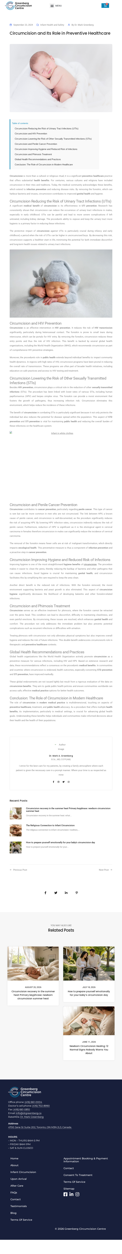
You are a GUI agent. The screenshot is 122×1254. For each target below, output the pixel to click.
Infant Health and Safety (52, 25)
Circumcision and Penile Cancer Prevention (36, 144)
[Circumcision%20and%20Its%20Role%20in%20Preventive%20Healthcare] (45, 893)
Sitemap (69, 1188)
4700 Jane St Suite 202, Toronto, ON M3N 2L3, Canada (40, 1127)
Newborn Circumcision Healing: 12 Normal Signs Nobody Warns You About (89, 1050)
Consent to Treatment (78, 1175)
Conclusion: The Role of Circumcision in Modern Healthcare (44, 164)
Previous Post (20, 870)
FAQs (13, 1192)
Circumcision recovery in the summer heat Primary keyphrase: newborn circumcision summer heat (33, 995)
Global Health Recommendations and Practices (38, 159)
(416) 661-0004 (33, 1102)
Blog (13, 1212)
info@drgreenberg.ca (28, 1113)
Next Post (104, 870)
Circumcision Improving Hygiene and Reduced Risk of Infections (46, 149)
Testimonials (18, 1206)
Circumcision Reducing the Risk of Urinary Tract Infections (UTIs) (46, 128)
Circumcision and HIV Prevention (31, 133)
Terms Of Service (21, 1219)
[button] (52, 5)
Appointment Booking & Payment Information (86, 1160)
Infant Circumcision (23, 1172)
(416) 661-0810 (21, 1109)
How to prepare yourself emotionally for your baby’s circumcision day (89, 993)
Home (14, 1158)
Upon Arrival (18, 1178)
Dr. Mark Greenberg (84, 25)
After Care (16, 1185)
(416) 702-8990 (41, 1105)
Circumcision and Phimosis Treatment (33, 154)
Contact (15, 1199)
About (14, 1165)
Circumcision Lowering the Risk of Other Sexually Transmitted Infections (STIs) (53, 138)
